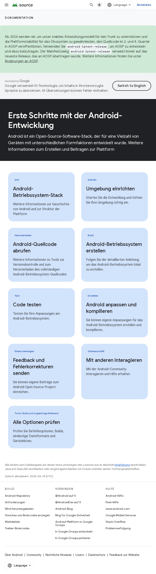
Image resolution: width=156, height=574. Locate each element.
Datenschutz (96, 555)
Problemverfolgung (118, 528)
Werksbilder (12, 522)
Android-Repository (17, 496)
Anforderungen (15, 502)
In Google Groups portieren (72, 538)
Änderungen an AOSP (21, 61)
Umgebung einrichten (110, 189)
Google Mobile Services (121, 515)
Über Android (14, 555)
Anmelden (144, 5)
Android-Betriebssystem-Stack (38, 192)
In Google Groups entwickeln (74, 531)
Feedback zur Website (124, 555)
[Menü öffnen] (6, 5)
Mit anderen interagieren (114, 360)
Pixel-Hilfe (112, 502)
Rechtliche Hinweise (59, 555)
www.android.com (118, 509)
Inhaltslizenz (122, 465)
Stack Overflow (116, 522)
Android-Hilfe (114, 496)
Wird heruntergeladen (19, 509)
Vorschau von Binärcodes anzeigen (27, 515)
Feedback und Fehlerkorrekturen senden (33, 366)
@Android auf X (65, 496)
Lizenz (80, 555)
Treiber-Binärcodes (17, 528)
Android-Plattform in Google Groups (73, 523)
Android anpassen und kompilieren (111, 308)
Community (34, 555)
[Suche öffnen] (91, 4)
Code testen (27, 305)
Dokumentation (19, 18)
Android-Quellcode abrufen (35, 247)
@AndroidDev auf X (68, 502)
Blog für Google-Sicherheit (72, 515)
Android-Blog (64, 509)
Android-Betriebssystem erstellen (114, 247)
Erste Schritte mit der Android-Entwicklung (65, 120)
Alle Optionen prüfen (36, 422)
